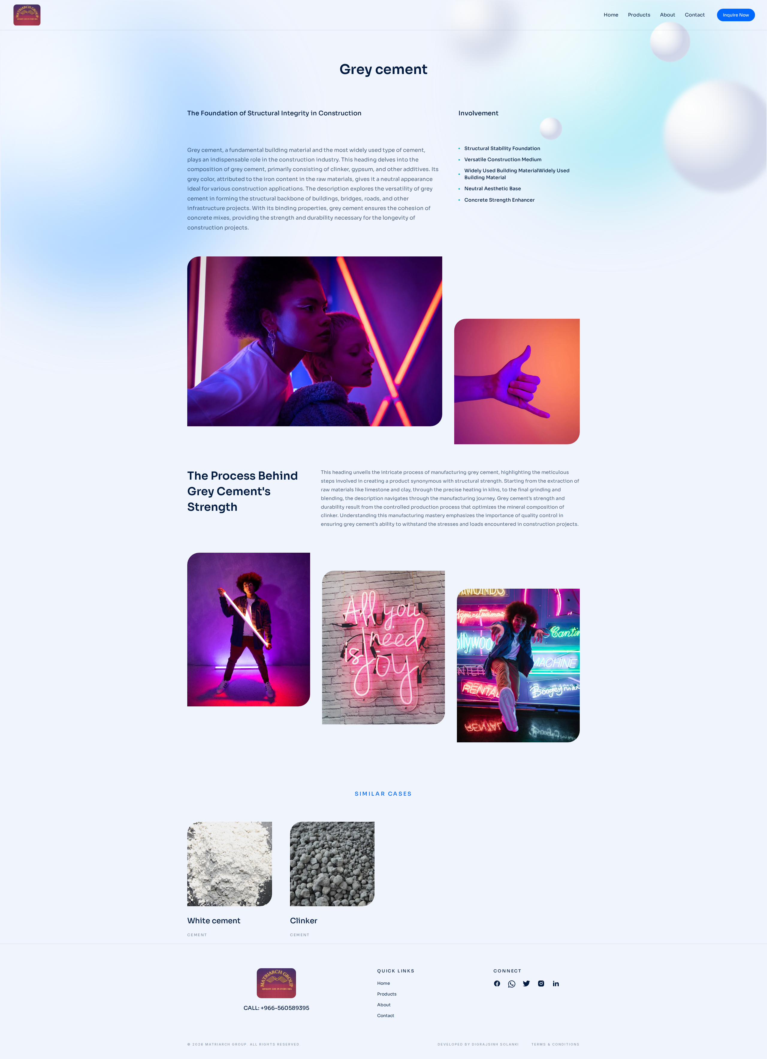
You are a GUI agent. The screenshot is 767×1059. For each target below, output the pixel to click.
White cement (214, 920)
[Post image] (229, 864)
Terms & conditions (555, 1044)
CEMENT (197, 935)
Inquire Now (736, 15)
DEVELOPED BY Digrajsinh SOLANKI (478, 1044)
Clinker (303, 920)
